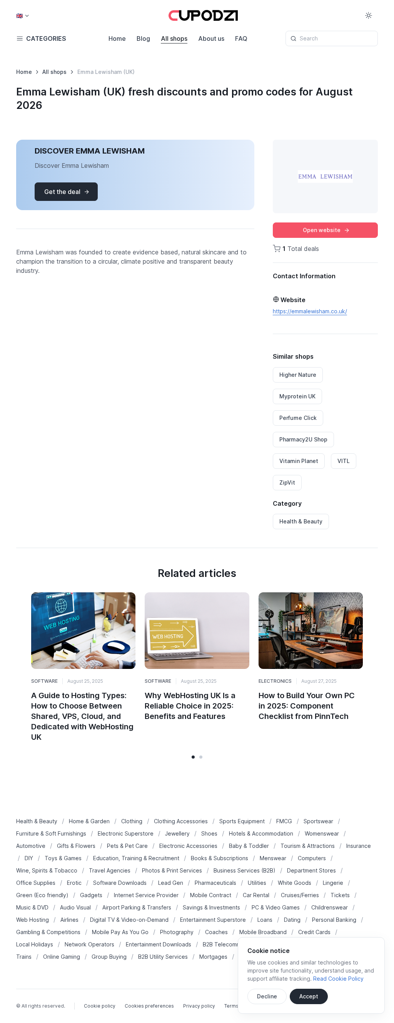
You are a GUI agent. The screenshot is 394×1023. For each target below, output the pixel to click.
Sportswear (318, 821)
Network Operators (89, 944)
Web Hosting (32, 919)
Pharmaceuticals (215, 882)
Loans (264, 919)
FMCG (284, 821)
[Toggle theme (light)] (368, 15)
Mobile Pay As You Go (120, 932)
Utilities (257, 882)
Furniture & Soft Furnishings (51, 833)
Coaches (216, 932)
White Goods (294, 882)
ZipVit (287, 482)
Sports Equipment (242, 821)
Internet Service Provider (146, 895)
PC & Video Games (276, 907)
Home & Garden (89, 821)
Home (117, 38)
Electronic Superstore (126, 833)
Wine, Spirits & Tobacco (46, 870)
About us (211, 38)
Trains (24, 956)
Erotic (74, 882)
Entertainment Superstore (213, 919)
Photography (177, 932)
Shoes (209, 833)
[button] (193, 757)
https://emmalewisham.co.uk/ (310, 311)
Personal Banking (334, 919)
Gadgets (91, 895)
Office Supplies (35, 882)
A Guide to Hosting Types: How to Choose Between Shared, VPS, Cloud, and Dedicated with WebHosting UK (82, 716)
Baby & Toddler (249, 845)
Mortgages (213, 956)
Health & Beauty (300, 521)
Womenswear (322, 833)
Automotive (30, 845)
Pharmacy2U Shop (303, 439)
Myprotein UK (297, 396)
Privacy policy (199, 1006)
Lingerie (333, 882)
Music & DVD (32, 907)
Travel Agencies (109, 870)
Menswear (273, 858)
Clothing (131, 821)
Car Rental (256, 895)
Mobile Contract (210, 895)
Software (44, 681)
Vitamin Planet (298, 461)
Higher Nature (297, 374)
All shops (174, 38)
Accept (308, 996)
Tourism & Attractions (307, 845)
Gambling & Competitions (48, 932)
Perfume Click (298, 418)
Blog (143, 38)
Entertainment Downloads (158, 944)
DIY (29, 858)
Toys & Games (63, 858)
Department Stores (311, 870)
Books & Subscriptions (219, 858)
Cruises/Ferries (300, 895)
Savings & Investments (211, 907)
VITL (343, 461)
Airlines (69, 919)
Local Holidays (34, 944)
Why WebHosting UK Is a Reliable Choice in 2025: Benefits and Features (190, 706)
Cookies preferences (149, 1006)
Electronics (275, 681)
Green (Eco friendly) (42, 895)
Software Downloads (120, 882)
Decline (267, 996)
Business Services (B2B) (244, 870)
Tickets (340, 895)
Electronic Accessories (188, 845)
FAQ (241, 38)
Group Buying (109, 956)
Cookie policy (99, 1006)
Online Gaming (61, 956)
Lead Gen (170, 882)
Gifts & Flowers (76, 845)
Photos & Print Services (172, 870)
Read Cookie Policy (338, 978)
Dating (292, 919)
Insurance (358, 845)
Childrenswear (329, 907)
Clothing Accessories (181, 821)
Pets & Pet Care (127, 845)
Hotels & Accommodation (261, 833)
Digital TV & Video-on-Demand (129, 919)
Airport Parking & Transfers (136, 907)
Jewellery (177, 833)
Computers (312, 858)
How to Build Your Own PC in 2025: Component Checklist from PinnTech (307, 706)
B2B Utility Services (163, 956)
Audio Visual (75, 907)
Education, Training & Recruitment (136, 858)
